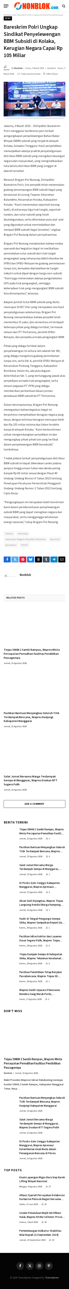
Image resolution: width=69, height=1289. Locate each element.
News (7, 18)
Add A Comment (34, 804)
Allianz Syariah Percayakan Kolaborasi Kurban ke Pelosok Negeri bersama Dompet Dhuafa (42, 1199)
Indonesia (23, 533)
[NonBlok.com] (36, 6)
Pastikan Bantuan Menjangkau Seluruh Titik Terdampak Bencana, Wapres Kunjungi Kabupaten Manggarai (31, 717)
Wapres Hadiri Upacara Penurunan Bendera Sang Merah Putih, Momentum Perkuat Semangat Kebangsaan (39, 996)
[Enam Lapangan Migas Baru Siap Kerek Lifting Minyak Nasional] (10, 1181)
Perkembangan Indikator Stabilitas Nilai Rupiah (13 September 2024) (40, 1233)
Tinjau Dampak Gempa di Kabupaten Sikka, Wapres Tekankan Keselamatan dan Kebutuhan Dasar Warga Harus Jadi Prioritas (41, 960)
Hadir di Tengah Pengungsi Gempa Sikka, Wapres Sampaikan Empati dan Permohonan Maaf (41, 923)
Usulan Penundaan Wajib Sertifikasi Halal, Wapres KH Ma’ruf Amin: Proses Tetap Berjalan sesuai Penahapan (41, 1217)
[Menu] (6, 6)
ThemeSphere (52, 1277)
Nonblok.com (10, 15)
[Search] (63, 6)
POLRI (24, 545)
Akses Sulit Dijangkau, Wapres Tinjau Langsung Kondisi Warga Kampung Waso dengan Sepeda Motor (41, 905)
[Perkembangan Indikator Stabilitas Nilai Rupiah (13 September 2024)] (10, 1235)
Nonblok (18, 68)
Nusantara (11, 545)
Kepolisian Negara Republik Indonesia (26, 539)
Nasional (55, 539)
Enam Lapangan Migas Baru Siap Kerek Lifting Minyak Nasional (42, 1179)
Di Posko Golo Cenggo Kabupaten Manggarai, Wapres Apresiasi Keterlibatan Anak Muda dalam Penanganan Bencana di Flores (39, 889)
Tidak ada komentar (31, 74)
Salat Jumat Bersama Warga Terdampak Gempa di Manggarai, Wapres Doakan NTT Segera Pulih (30, 780)
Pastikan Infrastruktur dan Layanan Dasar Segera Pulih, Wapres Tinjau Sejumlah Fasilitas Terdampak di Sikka (42, 940)
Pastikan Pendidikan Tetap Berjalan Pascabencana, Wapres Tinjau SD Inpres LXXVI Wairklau (40, 976)
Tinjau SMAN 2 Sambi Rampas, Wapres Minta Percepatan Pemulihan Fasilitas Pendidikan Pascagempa (32, 654)
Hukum (9, 533)
